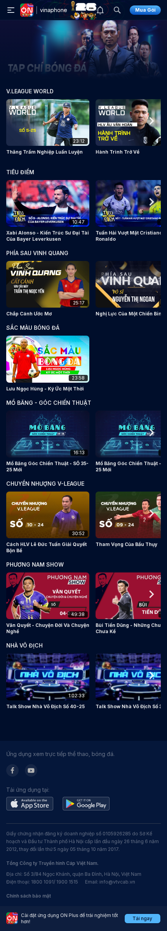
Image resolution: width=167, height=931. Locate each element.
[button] (47, 127)
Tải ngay (142, 918)
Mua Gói (145, 10)
